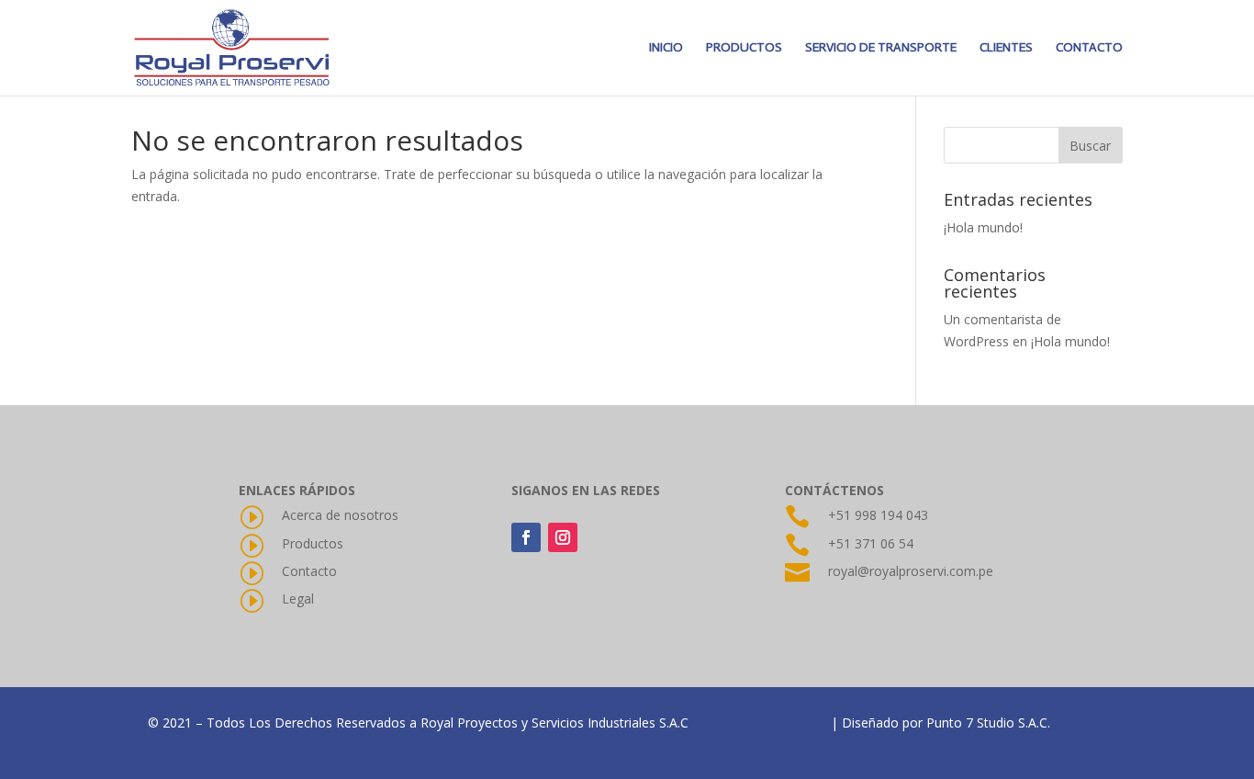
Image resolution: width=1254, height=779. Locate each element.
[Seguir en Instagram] (562, 537)
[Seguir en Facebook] (526, 537)
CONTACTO (1089, 48)
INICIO (666, 48)
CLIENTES (1006, 48)
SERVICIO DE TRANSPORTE (881, 48)
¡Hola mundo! (983, 227)
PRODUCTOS (744, 48)
